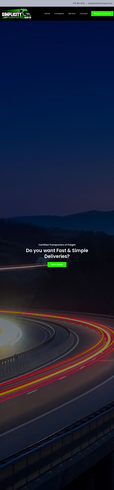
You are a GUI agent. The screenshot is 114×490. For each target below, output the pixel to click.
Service (71, 13)
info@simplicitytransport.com (100, 3)
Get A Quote (57, 264)
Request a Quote (102, 13)
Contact (84, 13)
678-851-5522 (78, 3)
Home (47, 13)
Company (59, 13)
